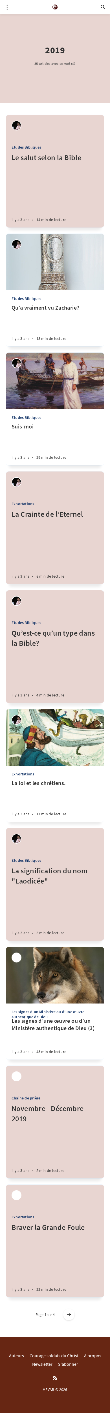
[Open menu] (7, 7)
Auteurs (16, 1355)
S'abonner (68, 1364)
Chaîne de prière (26, 1098)
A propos (92, 1355)
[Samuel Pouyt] (16, 125)
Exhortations (23, 503)
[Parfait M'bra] (16, 957)
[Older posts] (68, 1314)
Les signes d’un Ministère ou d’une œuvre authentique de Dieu (48, 1014)
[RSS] (55, 1378)
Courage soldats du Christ (54, 1355)
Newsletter (42, 1364)
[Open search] (103, 7)
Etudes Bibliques (26, 147)
